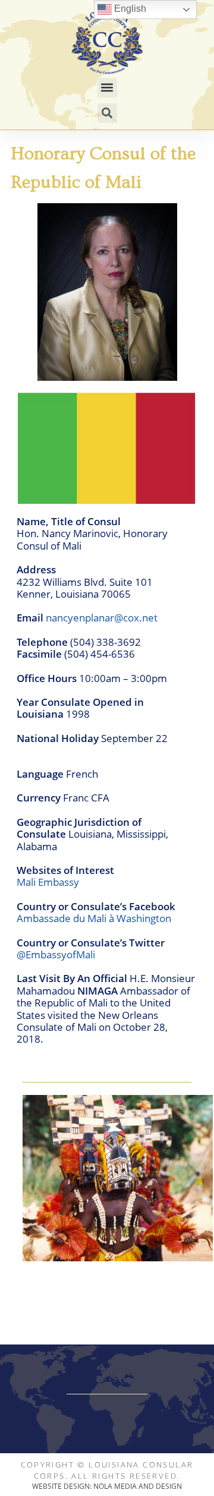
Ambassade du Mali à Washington (94, 918)
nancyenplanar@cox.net (102, 617)
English (129, 9)
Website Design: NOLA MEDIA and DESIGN (107, 1486)
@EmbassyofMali (56, 954)
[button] (107, 87)
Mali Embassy (48, 882)
